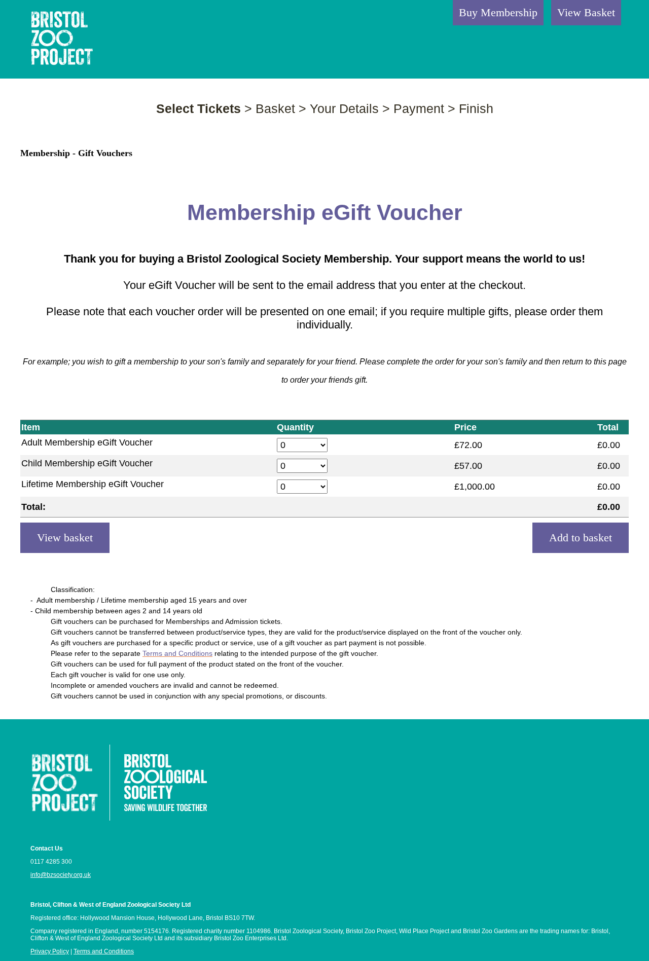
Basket (275, 108)
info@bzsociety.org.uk (60, 874)
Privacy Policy (49, 951)
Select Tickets (198, 108)
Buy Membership (498, 12)
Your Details (344, 108)
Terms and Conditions (104, 951)
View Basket (586, 12)
